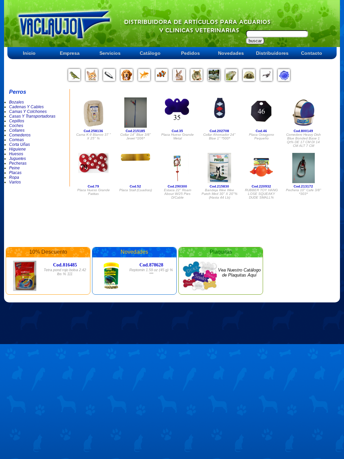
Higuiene (17, 149)
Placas (15, 172)
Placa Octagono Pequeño (261, 136)
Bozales (16, 102)
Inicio (29, 53)
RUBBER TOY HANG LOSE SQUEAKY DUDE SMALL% (261, 193)
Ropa (14, 177)
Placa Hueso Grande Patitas (93, 192)
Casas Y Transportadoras (32, 116)
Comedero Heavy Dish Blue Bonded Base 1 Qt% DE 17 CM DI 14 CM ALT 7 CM (303, 140)
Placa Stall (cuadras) (135, 190)
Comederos (20, 135)
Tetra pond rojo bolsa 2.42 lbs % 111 (65, 272)
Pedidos (190, 53)
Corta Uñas (19, 144)
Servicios (110, 53)
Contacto (311, 53)
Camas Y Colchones (28, 111)
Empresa (70, 53)
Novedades (231, 53)
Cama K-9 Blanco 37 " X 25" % (93, 136)
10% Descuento (48, 252)
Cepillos (16, 121)
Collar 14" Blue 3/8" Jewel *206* (135, 136)
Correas (16, 139)
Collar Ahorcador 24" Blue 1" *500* (219, 136)
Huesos (16, 154)
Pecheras (18, 163)
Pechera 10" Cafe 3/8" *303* (303, 192)
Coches (16, 125)
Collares (17, 130)
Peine (14, 168)
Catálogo (150, 53)
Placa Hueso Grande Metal (177, 136)
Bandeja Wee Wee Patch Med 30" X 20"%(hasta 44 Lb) (220, 193)
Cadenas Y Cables (26, 107)
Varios (15, 182)
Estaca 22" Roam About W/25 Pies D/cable (177, 193)
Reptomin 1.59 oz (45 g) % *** (151, 272)
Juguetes (17, 158)
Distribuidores (272, 53)
